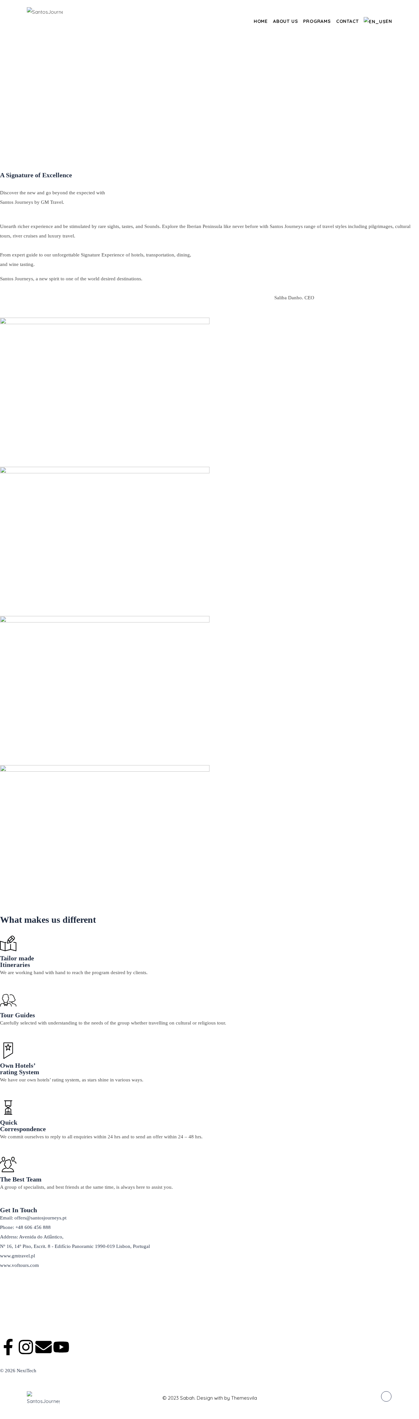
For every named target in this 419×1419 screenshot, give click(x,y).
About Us (285, 21)
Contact (347, 21)
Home (261, 21)
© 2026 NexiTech (18, 1370)
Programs (317, 21)
